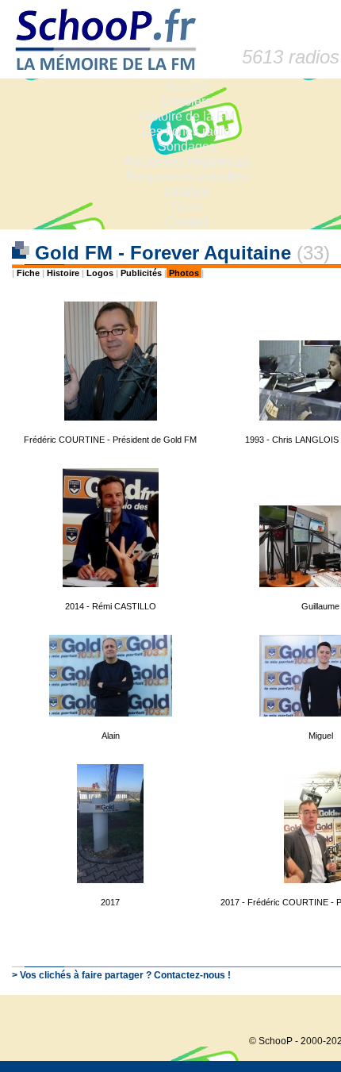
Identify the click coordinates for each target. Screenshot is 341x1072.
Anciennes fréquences (187, 161)
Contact (187, 222)
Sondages (187, 146)
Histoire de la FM (187, 116)
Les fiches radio (186, 131)
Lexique (186, 191)
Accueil (187, 86)
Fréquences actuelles (186, 176)
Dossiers (187, 101)
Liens (186, 206)
